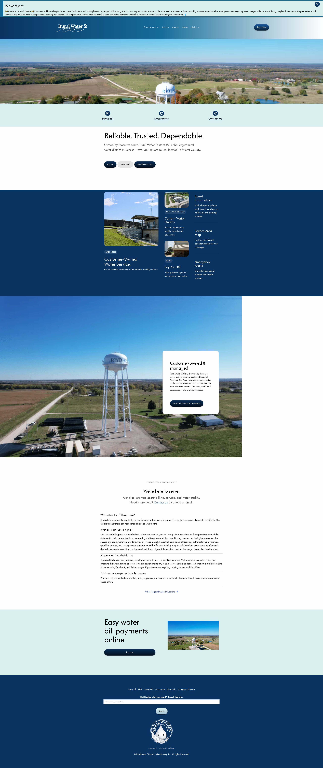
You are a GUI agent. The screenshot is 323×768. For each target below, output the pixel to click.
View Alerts (125, 164)
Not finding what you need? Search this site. (161, 697)
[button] (151, 27)
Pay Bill (110, 164)
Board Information (145, 164)
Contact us (161, 502)
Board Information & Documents (186, 403)
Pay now (129, 652)
